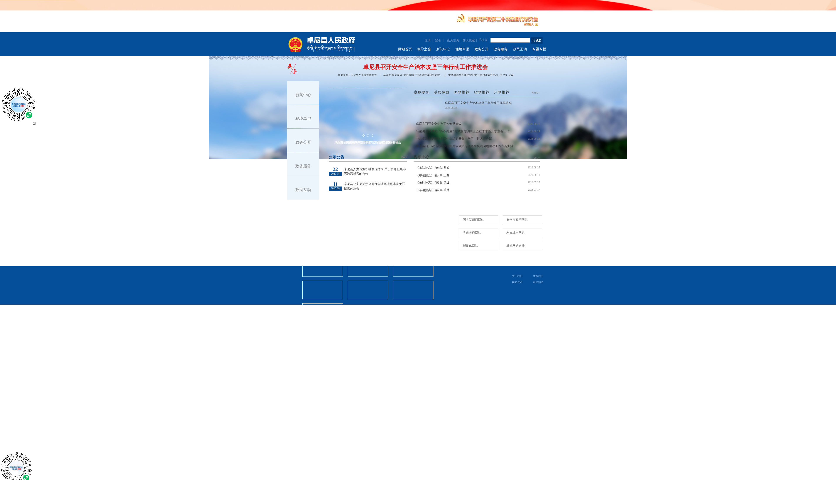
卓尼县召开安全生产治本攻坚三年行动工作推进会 (425, 67)
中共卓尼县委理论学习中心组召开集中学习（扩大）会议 (481, 74)
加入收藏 (469, 40)
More (404, 157)
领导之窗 (424, 49)
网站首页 (405, 49)
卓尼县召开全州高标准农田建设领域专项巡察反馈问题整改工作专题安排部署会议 (466, 147)
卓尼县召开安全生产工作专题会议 (357, 74)
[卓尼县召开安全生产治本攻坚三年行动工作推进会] (428, 109)
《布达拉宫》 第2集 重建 (433, 190)
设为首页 (453, 40)
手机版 (482, 40)
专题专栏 (539, 49)
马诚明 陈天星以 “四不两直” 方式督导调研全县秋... (412, 74)
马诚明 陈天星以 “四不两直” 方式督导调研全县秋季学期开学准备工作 (466, 131)
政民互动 (520, 49)
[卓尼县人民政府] (328, 44)
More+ (536, 92)
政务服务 (501, 49)
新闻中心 (443, 49)
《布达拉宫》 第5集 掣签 (433, 168)
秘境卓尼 (462, 49)
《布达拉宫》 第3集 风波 (433, 182)
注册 (428, 40)
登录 (438, 40)
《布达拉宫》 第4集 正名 (433, 175)
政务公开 (482, 49)
